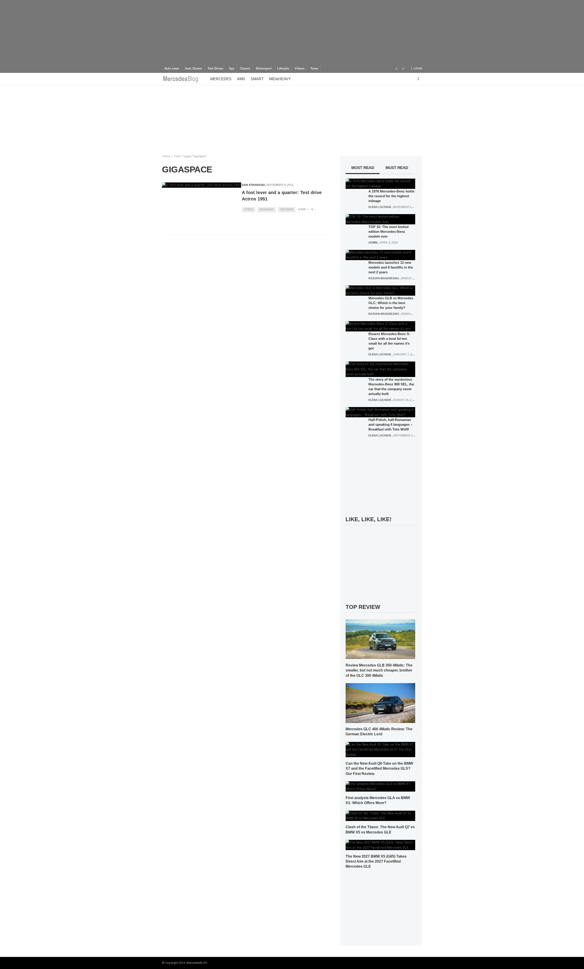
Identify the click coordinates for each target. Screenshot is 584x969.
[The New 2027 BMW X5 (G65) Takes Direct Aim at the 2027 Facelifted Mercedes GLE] (380, 845)
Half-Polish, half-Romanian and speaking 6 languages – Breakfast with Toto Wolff (390, 424)
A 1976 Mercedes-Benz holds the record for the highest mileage (391, 196)
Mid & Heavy (266, 209)
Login (418, 68)
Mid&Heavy (280, 79)
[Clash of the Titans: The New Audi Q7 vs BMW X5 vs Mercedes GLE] (380, 815)
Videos (300, 68)
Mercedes (221, 79)
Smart (257, 79)
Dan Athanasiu (253, 185)
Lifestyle (283, 68)
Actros (248, 209)
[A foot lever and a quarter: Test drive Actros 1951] (201, 185)
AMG (241, 79)
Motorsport (263, 68)
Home (166, 156)
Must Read (397, 168)
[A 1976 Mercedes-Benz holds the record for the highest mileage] (380, 183)
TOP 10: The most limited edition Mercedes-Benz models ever (388, 231)
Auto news (171, 68)
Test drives (286, 209)
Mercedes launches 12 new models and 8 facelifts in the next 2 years (390, 267)
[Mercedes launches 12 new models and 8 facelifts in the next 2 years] (380, 255)
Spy (231, 68)
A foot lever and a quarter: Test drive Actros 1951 (282, 195)
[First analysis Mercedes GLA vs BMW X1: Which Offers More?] (380, 786)
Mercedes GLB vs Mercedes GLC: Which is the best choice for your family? (390, 303)
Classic (245, 68)
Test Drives (215, 68)
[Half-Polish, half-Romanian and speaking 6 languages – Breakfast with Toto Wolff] (380, 412)
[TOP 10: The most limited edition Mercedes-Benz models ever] (380, 219)
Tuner (314, 68)
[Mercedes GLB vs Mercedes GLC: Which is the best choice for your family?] (380, 290)
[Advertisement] (292, 32)
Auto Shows (193, 68)
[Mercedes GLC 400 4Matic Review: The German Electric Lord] (380, 703)
